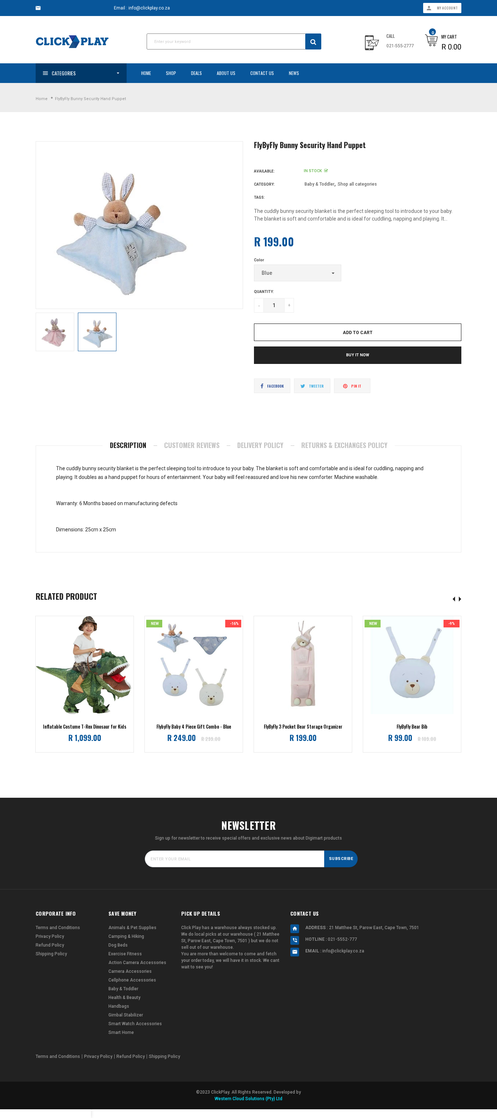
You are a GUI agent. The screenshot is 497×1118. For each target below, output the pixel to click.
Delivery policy (260, 445)
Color (259, 260)
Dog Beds (118, 945)
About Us (226, 73)
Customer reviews (191, 445)
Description (128, 445)
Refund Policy (50, 945)
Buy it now (357, 355)
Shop (171, 73)
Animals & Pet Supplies (132, 927)
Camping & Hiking (126, 936)
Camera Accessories (130, 971)
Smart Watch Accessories (135, 1023)
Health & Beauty (124, 997)
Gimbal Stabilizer (125, 1015)
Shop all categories (357, 184)
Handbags (118, 1006)
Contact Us (262, 73)
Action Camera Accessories (137, 962)
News (294, 73)
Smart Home (121, 1032)
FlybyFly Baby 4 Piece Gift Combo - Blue (193, 726)
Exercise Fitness (125, 953)
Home (146, 73)
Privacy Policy (50, 936)
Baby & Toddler (319, 184)
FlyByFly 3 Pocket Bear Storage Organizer (303, 726)
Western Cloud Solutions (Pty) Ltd (248, 1098)
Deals (196, 73)
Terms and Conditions (58, 927)
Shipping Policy (51, 953)
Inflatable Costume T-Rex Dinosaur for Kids (84, 726)
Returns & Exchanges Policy (344, 445)
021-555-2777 (400, 45)
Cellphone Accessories (132, 980)
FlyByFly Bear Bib (412, 726)
